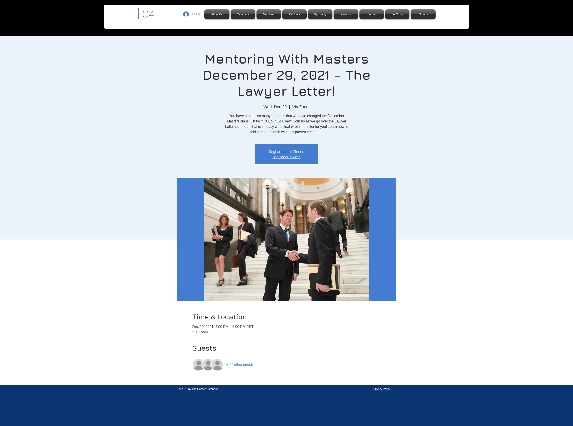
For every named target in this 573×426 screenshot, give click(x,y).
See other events (287, 157)
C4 (148, 14)
